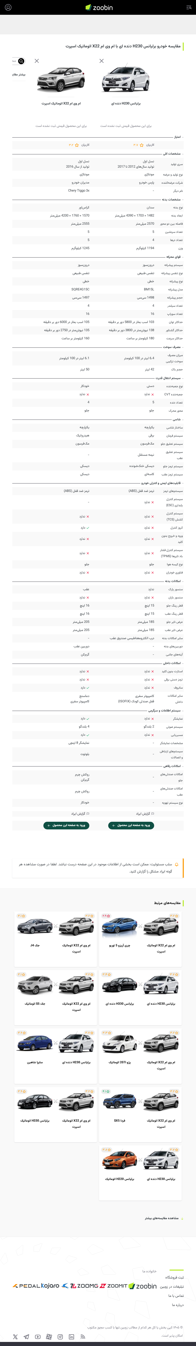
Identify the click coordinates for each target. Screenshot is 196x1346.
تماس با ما (176, 1296)
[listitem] (140, 939)
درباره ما (178, 1305)
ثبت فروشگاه (174, 1278)
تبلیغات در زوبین (172, 1287)
